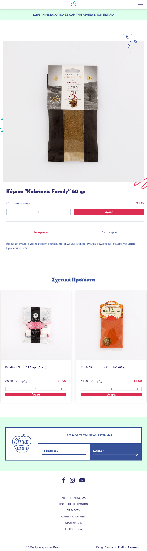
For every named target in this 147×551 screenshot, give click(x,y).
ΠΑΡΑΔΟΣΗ (73, 510)
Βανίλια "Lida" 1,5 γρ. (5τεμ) (25, 367)
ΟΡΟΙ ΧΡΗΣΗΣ (73, 522)
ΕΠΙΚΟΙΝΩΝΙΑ (73, 529)
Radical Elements (128, 547)
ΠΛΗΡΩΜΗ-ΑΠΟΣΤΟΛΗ (73, 497)
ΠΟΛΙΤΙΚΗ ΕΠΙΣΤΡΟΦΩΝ (73, 504)
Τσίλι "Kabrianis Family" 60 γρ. (104, 367)
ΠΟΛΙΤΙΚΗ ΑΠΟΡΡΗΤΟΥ (73, 516)
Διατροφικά (109, 232)
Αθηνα (88, 14)
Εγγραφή (98, 450)
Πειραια (108, 14)
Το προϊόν (40, 232)
